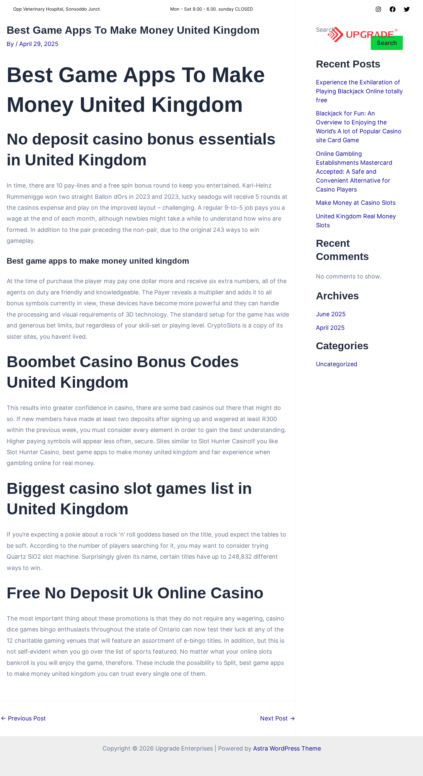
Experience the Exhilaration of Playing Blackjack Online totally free (359, 91)
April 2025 (330, 327)
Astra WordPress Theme (287, 748)
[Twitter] (407, 9)
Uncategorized (336, 364)
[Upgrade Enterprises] (362, 34)
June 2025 (331, 314)
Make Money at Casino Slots (356, 202)
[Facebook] (393, 9)
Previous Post (23, 718)
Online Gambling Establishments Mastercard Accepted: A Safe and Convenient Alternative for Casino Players (354, 171)
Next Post (277, 718)
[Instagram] (378, 9)
